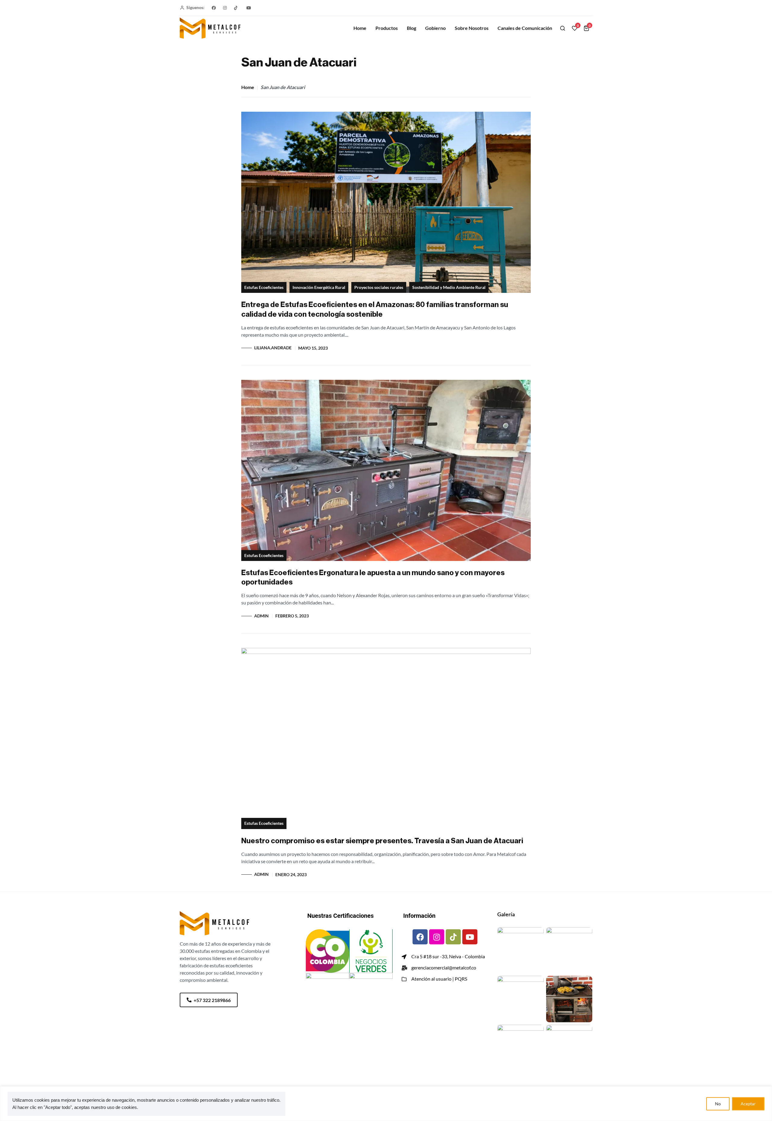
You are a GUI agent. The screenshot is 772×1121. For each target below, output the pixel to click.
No (718, 1103)
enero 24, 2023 (291, 874)
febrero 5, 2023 (292, 615)
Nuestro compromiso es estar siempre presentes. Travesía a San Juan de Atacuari (382, 840)
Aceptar (748, 1103)
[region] (386, 1103)
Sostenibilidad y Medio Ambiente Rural (449, 287)
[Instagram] (436, 936)
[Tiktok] (453, 936)
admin (261, 615)
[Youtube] (469, 936)
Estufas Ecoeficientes (263, 287)
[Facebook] (420, 936)
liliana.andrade (273, 347)
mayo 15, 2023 (313, 348)
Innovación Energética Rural (319, 287)
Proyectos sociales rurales (378, 287)
